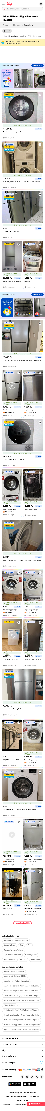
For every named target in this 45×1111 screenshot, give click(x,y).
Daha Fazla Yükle (22, 923)
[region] (23, 78)
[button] (3, 3)
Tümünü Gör (37, 65)
